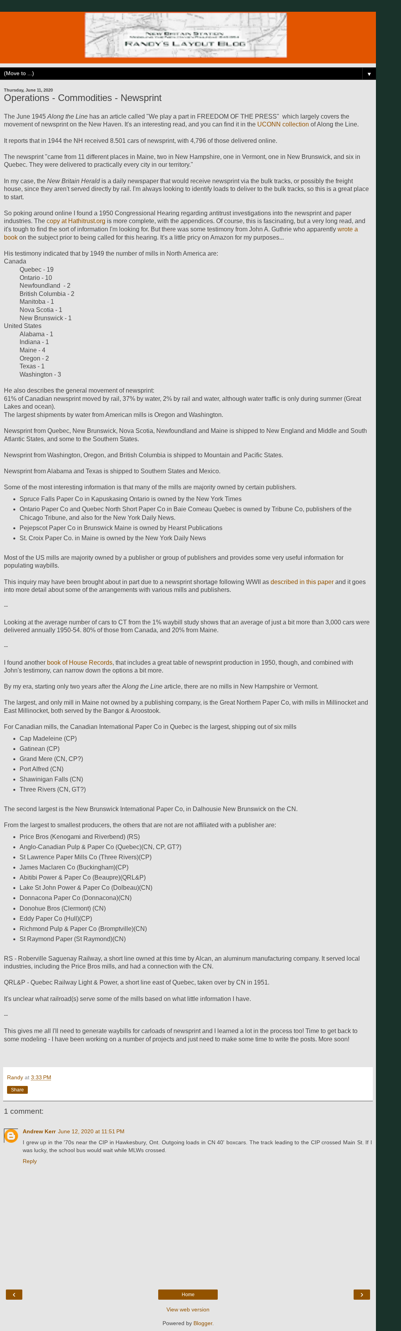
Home (188, 1294)
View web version (188, 1309)
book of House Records (79, 662)
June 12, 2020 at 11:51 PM (91, 1131)
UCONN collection (283, 124)
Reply (30, 1161)
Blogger (202, 1323)
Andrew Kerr (39, 1131)
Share (17, 1090)
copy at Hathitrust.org (76, 221)
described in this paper (302, 582)
